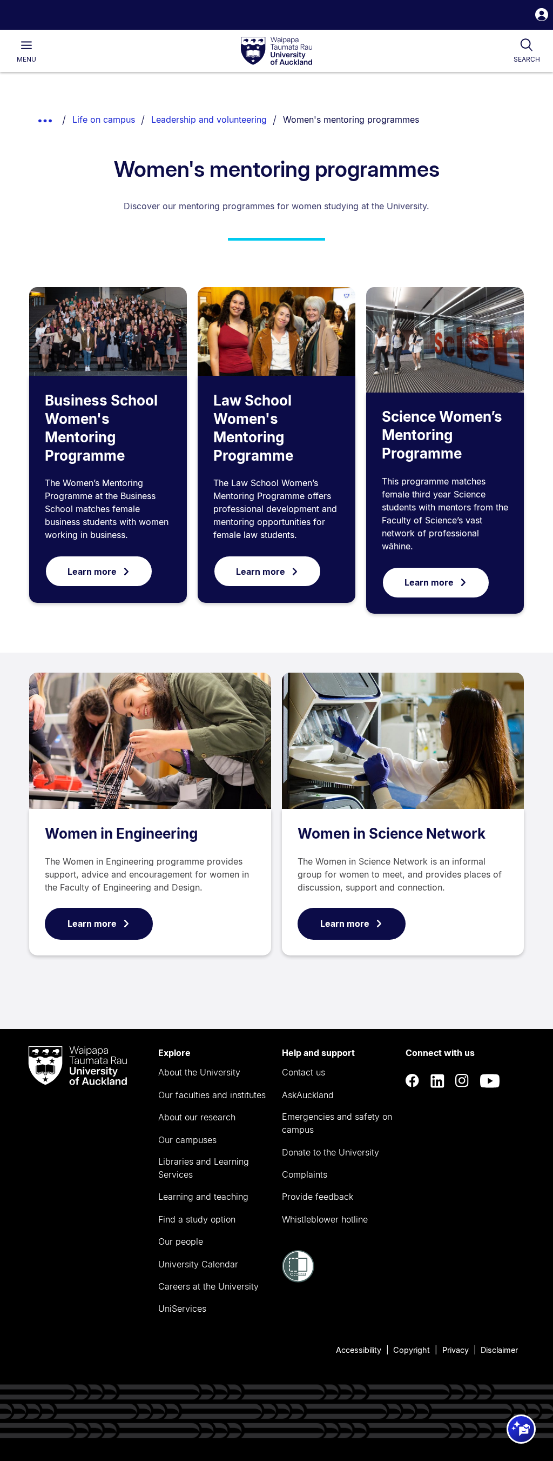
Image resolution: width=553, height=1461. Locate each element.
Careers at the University (208, 1286)
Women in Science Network (391, 833)
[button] (541, 16)
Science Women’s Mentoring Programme (442, 435)
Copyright (411, 1349)
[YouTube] (490, 1081)
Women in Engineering (121, 833)
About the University (199, 1072)
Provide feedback (317, 1196)
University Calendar (198, 1264)
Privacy (455, 1349)
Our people (180, 1241)
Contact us (303, 1072)
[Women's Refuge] (298, 1279)
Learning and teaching (203, 1196)
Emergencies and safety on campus (337, 1123)
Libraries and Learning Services (203, 1168)
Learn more (92, 571)
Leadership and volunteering (209, 119)
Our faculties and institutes (212, 1095)
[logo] (276, 51)
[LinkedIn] (437, 1081)
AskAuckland (308, 1095)
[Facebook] (413, 1081)
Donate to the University (330, 1152)
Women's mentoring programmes (351, 119)
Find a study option (196, 1219)
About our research (196, 1117)
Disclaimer (499, 1349)
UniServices (182, 1308)
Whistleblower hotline (325, 1219)
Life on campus (103, 119)
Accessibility (358, 1349)
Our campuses (187, 1139)
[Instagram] (462, 1081)
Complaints (304, 1174)
